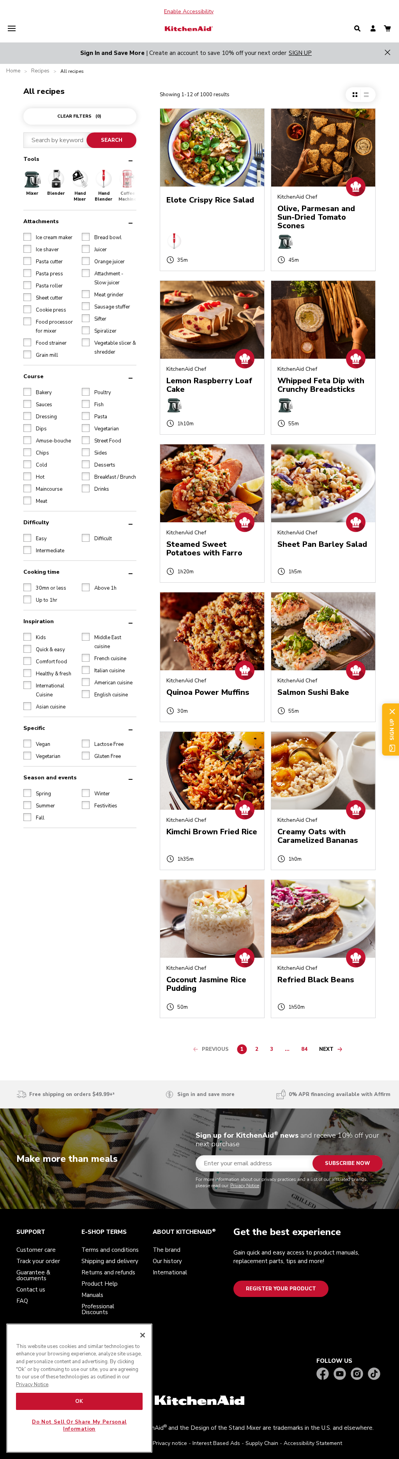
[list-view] (366, 94)
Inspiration (38, 621)
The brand (166, 1250)
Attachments (41, 221)
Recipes (40, 71)
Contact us (30, 1289)
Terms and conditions (110, 1250)
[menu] (12, 29)
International (170, 1272)
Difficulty (36, 522)
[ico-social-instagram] (357, 1374)
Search (111, 140)
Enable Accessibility (189, 12)
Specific (34, 728)
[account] (373, 29)
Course (33, 376)
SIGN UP (300, 53)
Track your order (38, 1261)
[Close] (142, 1335)
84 (306, 1050)
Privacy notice (170, 1443)
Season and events (50, 777)
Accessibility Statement (313, 1443)
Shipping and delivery (109, 1261)
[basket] (387, 29)
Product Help (99, 1284)
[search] (357, 29)
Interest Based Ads (216, 1443)
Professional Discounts (97, 1309)
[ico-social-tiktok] (374, 1374)
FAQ (22, 1301)
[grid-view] (355, 94)
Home (13, 71)
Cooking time (41, 572)
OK (79, 1401)
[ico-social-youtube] (340, 1374)
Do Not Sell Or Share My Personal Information (79, 1425)
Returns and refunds (108, 1272)
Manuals (92, 1295)
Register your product (281, 1288)
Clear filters (79, 116)
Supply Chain (261, 1443)
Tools (31, 159)
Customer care (36, 1250)
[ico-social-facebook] (322, 1374)
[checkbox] (27, 237)
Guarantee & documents (33, 1275)
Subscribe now (347, 1163)
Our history (167, 1261)
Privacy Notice (244, 1185)
